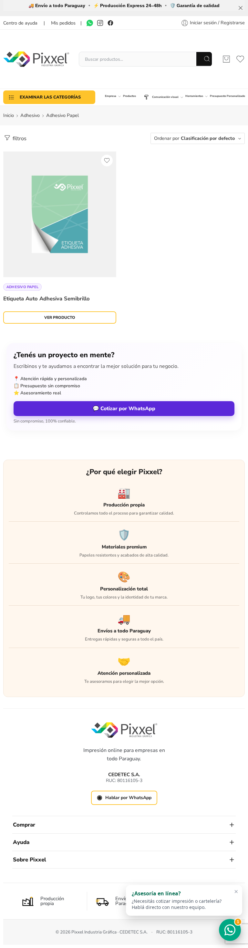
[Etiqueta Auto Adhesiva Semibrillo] (59, 214)
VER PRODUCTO (59, 317)
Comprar (24, 824)
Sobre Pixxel (29, 859)
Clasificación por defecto (208, 138)
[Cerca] (240, 8)
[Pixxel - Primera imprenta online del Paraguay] (36, 59)
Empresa (110, 96)
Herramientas (194, 96)
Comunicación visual (165, 97)
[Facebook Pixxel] (110, 23)
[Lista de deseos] (107, 160)
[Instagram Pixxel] (100, 23)
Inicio (8, 115)
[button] (184, 899)
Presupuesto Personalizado (227, 96)
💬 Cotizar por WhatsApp (124, 408)
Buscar (204, 59)
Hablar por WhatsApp (124, 797)
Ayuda (21, 842)
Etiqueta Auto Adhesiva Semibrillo (46, 298)
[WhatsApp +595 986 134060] (90, 23)
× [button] (236, 889)
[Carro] (226, 59)
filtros (18, 138)
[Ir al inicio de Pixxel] (124, 730)
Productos (129, 96)
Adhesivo (30, 115)
